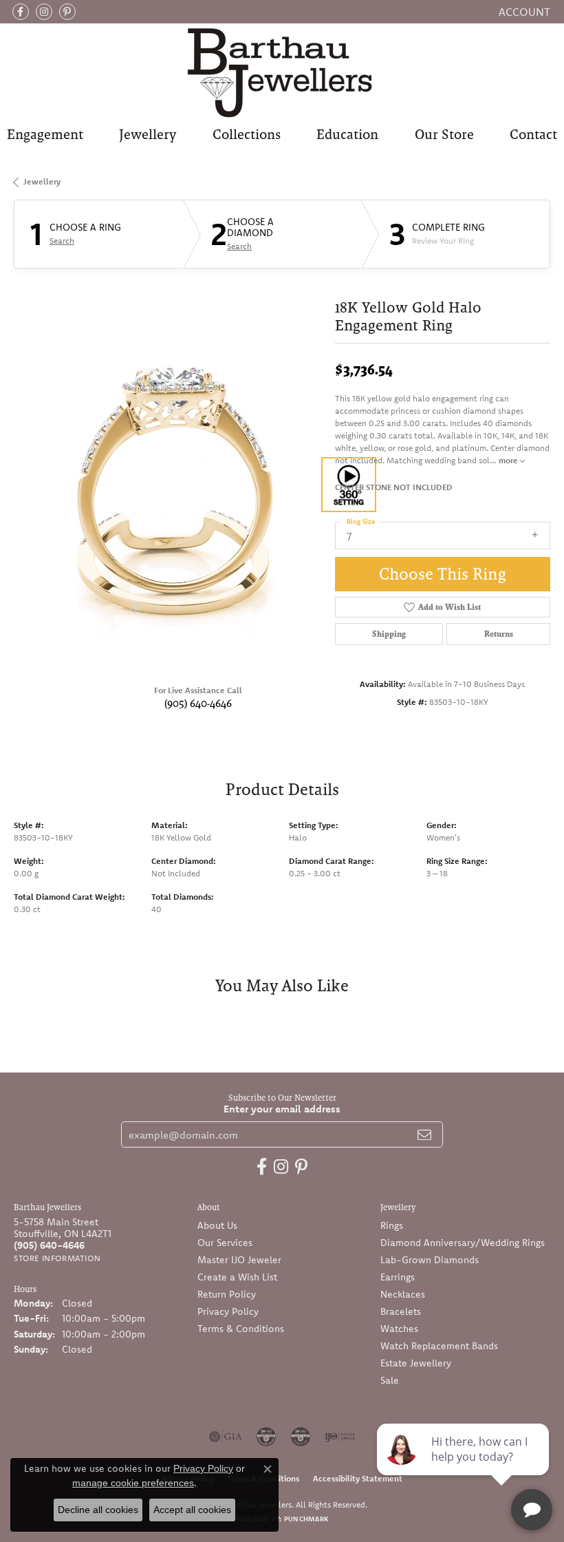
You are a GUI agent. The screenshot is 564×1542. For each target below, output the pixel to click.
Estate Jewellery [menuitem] (415, 1363)
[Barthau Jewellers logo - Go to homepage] (282, 71)
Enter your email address (282, 1108)
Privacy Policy (228, 1311)
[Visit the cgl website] (300, 1436)
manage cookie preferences (133, 1482)
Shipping (389, 634)
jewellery (42, 181)
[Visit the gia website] (225, 1436)
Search (62, 241)
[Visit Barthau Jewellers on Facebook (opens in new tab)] (20, 11)
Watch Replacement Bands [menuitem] (439, 1346)
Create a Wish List (237, 1277)
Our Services (224, 1242)
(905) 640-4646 (198, 703)
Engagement (45, 134)
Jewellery (147, 134)
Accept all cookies (192, 1509)
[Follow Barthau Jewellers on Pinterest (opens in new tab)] (67, 11)
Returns (498, 634)
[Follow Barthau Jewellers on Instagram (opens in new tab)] (44, 11)
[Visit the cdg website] (266, 1436)
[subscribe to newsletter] (424, 1134)
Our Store (444, 134)
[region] (167, 485)
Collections (247, 134)
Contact (533, 134)
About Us (217, 1225)
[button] (523, 11)
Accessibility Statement (357, 1478)
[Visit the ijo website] (340, 1436)
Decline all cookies (98, 1509)
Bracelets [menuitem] (400, 1311)
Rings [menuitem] (391, 1225)
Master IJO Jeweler (239, 1260)
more (509, 460)
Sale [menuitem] (389, 1380)
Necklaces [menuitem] (402, 1294)
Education (347, 134)
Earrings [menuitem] (397, 1277)
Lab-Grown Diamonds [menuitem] (429, 1260)
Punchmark (306, 1518)
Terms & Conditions (240, 1328)
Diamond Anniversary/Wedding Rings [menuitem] (462, 1242)
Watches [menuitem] (399, 1328)
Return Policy (226, 1294)
